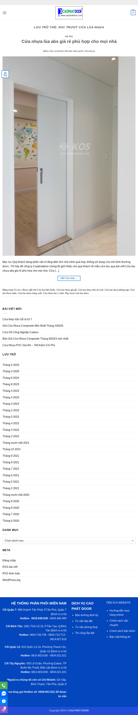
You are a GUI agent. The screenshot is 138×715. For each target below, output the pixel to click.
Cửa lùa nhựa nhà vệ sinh (90, 290)
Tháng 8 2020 (11, 507)
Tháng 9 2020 (11, 501)
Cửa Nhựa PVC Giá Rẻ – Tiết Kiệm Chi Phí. (29, 345)
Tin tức (69, 37)
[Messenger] (4, 701)
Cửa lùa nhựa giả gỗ (67, 290)
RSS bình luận (11, 573)
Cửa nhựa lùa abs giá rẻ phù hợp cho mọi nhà (69, 41)
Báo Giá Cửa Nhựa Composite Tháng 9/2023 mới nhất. (36, 338)
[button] (5, 13)
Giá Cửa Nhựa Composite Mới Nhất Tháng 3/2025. (33, 325)
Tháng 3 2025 (11, 371)
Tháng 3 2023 (11, 403)
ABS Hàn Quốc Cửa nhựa (81, 51)
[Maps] (4, 709)
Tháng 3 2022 (11, 429)
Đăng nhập (9, 560)
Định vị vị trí (59, 614)
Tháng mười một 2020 (16, 494)
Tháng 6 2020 (11, 520)
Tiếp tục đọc (69, 278)
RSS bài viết (10, 566)
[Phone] (4, 685)
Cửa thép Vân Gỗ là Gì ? (17, 319)
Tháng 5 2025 (11, 364)
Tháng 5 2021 (11, 481)
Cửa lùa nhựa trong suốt (30, 293)
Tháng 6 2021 (11, 475)
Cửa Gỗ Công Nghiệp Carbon (20, 332)
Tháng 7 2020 (11, 514)
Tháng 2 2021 (11, 488)
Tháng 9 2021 (11, 455)
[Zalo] (4, 693)
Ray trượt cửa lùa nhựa (77, 293)
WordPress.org (11, 580)
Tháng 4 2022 (11, 423)
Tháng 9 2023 (11, 384)
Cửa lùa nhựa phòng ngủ (117, 290)
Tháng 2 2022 (11, 436)
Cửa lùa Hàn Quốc (46, 290)
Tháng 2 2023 (11, 410)
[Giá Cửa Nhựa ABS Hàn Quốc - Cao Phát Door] (69, 13)
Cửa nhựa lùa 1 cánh (53, 293)
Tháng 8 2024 (11, 377)
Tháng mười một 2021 (16, 442)
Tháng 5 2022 (11, 416)
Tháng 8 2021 (11, 462)
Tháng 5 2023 (11, 390)
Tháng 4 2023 (11, 397)
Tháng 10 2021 (12, 449)
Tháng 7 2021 (11, 468)
